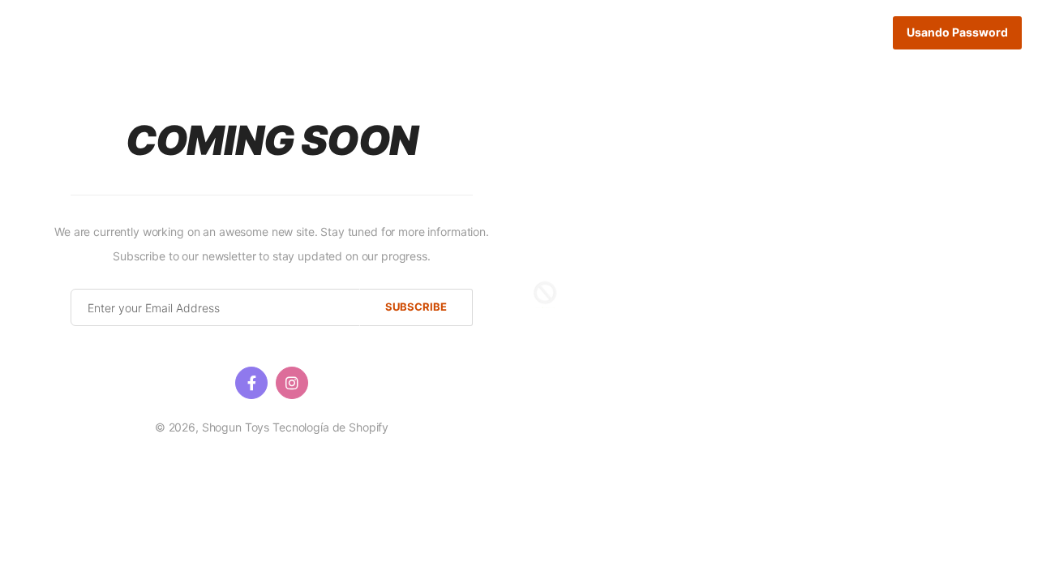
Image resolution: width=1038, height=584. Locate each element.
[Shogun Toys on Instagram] (292, 383)
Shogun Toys (235, 427)
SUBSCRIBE (416, 306)
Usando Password (957, 32)
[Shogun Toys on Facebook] (251, 383)
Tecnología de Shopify (330, 427)
